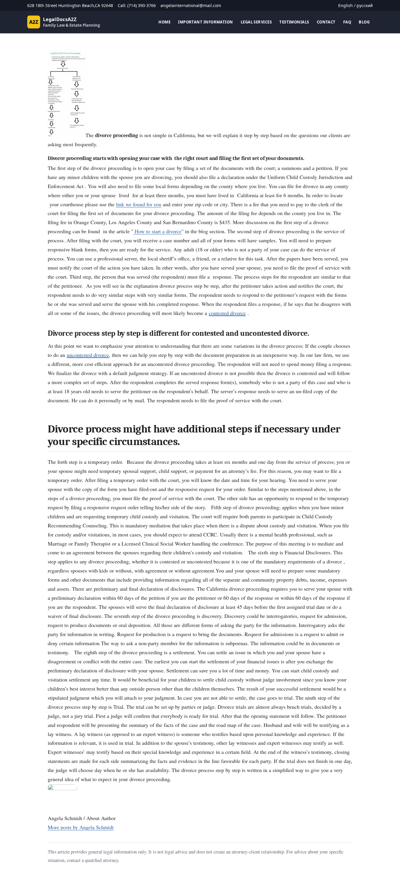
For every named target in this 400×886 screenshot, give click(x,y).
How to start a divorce (157, 231)
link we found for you (138, 204)
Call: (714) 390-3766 (137, 5)
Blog (364, 22)
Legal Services (256, 22)
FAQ (347, 22)
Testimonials (294, 22)
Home (164, 22)
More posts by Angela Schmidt (81, 827)
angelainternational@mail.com (190, 5)
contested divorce (227, 312)
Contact (326, 22)
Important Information (205, 22)
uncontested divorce (88, 354)
